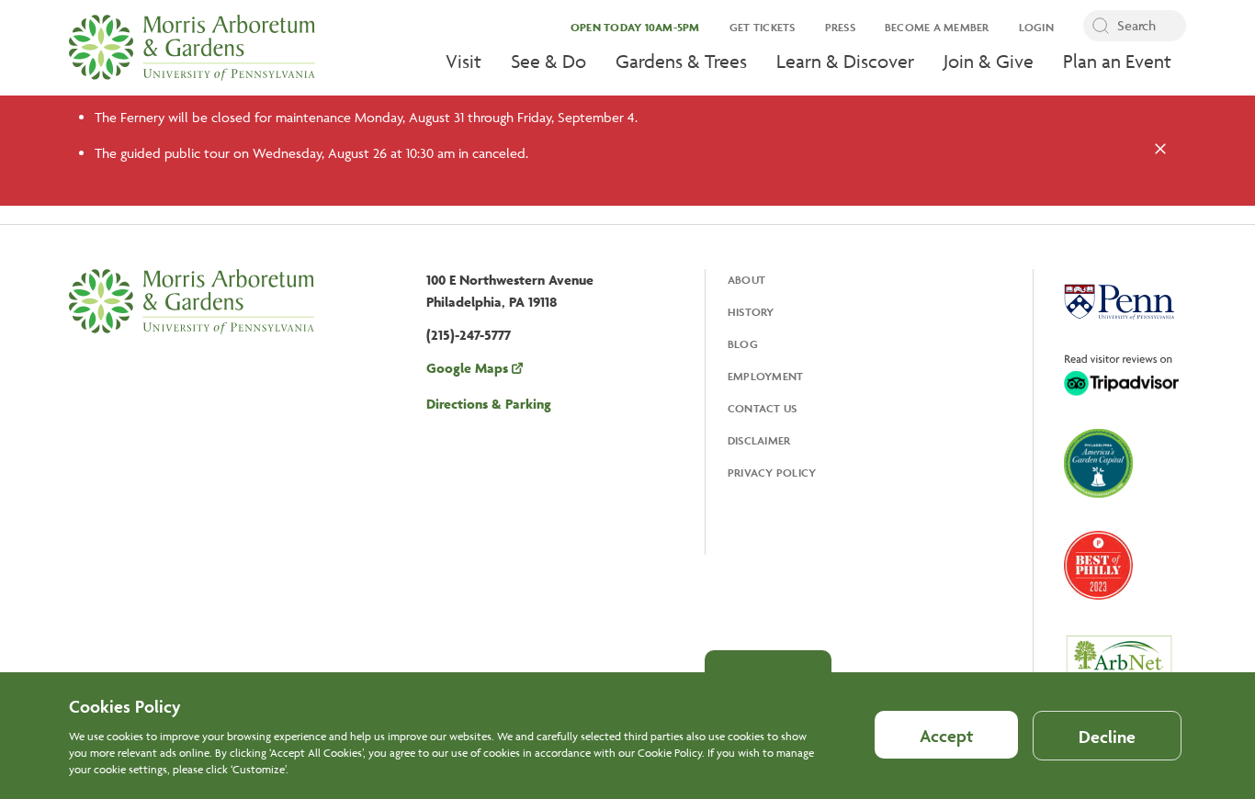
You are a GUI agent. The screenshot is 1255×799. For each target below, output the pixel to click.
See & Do (548, 61)
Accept (946, 736)
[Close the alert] (1160, 150)
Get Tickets (762, 27)
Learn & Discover (845, 61)
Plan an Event (1117, 61)
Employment (766, 376)
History (751, 312)
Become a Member (937, 27)
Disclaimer (759, 440)
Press (840, 27)
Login (1036, 27)
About (746, 280)
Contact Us (762, 408)
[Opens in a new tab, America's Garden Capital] (1098, 465)
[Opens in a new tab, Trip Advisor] (1121, 376)
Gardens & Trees (681, 61)
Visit (463, 61)
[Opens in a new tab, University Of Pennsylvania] (1119, 304)
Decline (1107, 737)
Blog (743, 344)
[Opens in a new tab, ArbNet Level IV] (1119, 666)
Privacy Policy (772, 472)
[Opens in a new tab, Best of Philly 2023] (1098, 567)
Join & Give (989, 61)
